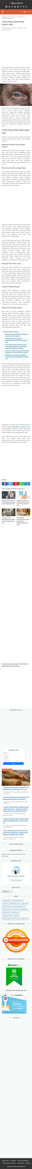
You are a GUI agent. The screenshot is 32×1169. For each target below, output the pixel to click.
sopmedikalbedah (7, 918)
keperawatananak (7, 906)
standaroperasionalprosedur (21, 918)
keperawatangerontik (19, 906)
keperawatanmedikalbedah (20, 909)
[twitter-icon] (9, 7)
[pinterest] (16, 483)
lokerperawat (6, 912)
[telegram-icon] (18, 7)
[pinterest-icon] (23, 7)
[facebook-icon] (6, 7)
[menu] (4, 12)
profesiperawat (15, 912)
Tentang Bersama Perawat (9, 1163)
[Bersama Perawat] (16, 3)
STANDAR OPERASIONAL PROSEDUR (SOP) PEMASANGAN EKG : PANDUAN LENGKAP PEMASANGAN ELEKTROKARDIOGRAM (16, 809)
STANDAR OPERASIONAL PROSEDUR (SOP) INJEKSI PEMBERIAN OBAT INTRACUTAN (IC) (16, 821)
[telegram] (27, 483)
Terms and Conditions (23, 1160)
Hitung (13, 763)
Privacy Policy (5, 1160)
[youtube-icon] (15, 7)
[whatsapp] (22, 483)
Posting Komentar (6, 29)
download (5, 903)
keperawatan (24, 903)
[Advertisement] (16, 49)
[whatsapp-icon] (21, 7)
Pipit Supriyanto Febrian (16, 876)
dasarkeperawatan (18, 900)
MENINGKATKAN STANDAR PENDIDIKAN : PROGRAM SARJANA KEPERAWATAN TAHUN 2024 (17, 357)
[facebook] (4, 483)
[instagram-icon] (12, 7)
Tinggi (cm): (5, 757)
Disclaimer (13, 1160)
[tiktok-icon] (26, 7)
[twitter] (10, 483)
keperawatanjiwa (7, 909)
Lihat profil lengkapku (16, 880)
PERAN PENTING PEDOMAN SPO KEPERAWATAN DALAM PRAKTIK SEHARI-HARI (16, 340)
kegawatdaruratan (14, 903)
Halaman (27, 1163)
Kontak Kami (20, 1163)
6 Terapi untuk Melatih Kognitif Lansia (18, 426)
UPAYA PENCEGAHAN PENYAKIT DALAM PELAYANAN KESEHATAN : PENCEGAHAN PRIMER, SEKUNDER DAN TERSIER (16, 346)
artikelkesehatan (7, 900)
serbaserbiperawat (7, 915)
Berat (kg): (5, 752)
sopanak (16, 915)
